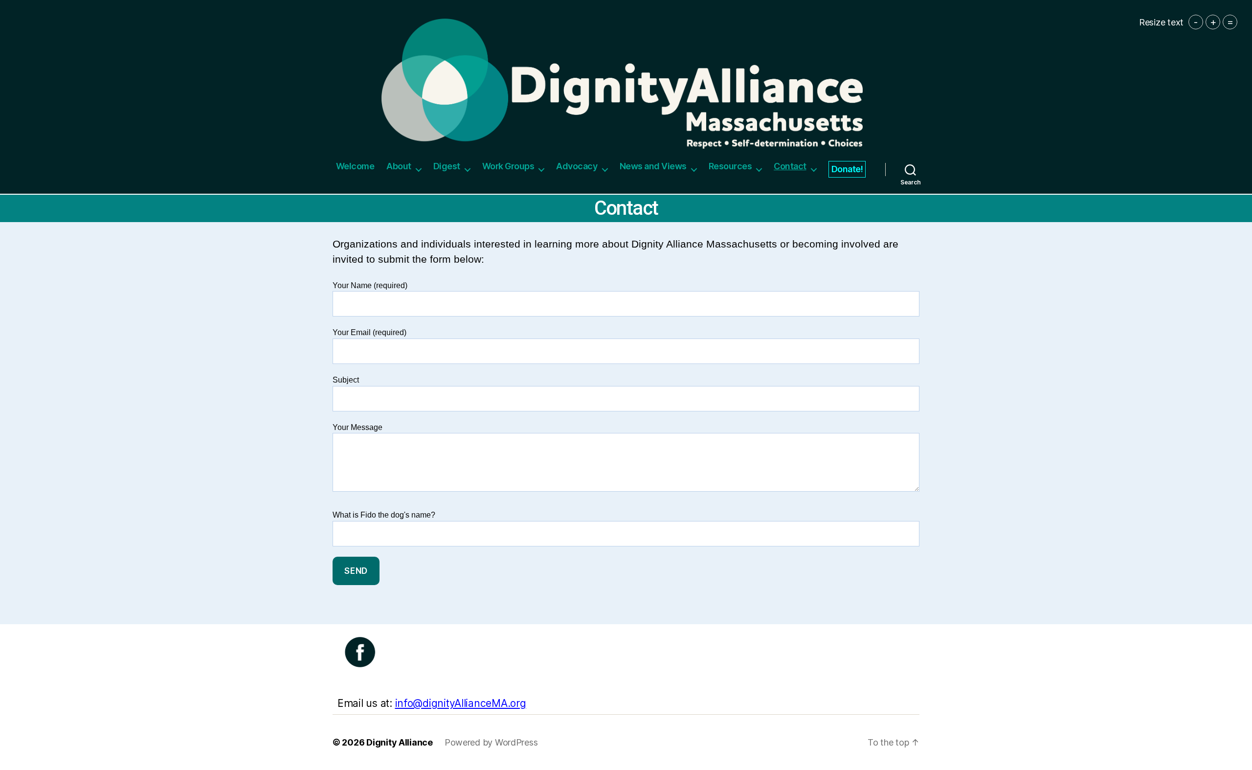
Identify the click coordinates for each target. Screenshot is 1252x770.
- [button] (1196, 22)
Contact (790, 166)
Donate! (847, 169)
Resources (730, 166)
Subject (346, 380)
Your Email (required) (369, 332)
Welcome (355, 166)
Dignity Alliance (399, 742)
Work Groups (508, 166)
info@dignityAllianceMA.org (460, 703)
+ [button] (1213, 22)
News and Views (653, 166)
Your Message (357, 427)
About (398, 166)
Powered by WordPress (491, 742)
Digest (446, 166)
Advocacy (576, 166)
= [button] (1230, 22)
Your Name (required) (370, 285)
